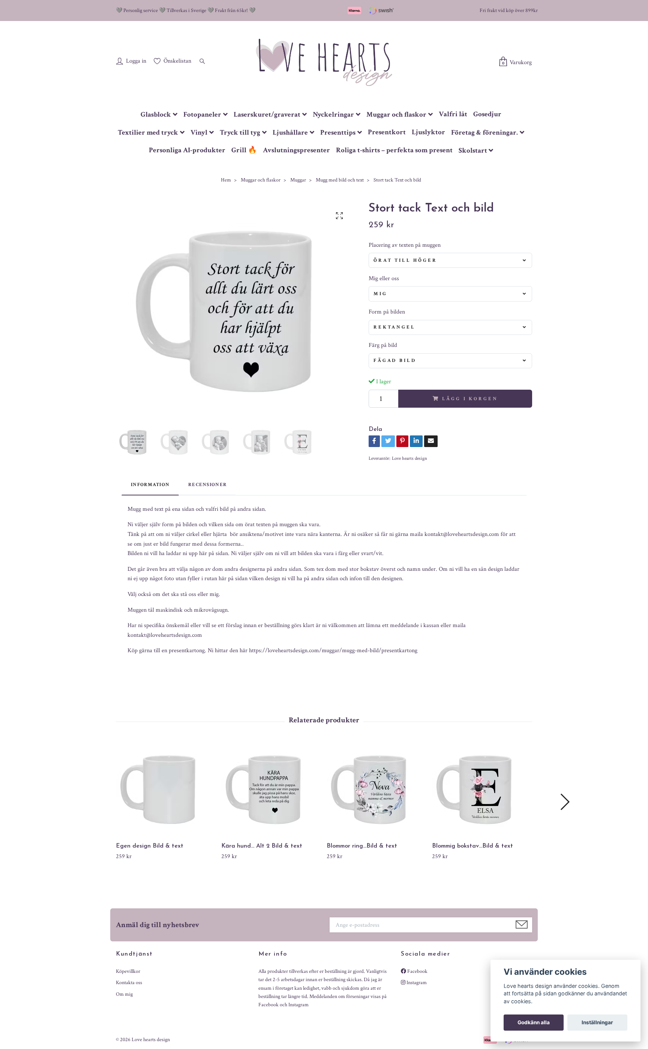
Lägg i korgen (470, 399)
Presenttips (338, 132)
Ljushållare (290, 132)
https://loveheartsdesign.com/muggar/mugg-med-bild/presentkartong (333, 650)
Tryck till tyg (240, 132)
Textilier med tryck (148, 132)
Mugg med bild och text (340, 180)
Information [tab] (150, 485)
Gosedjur (487, 114)
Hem (226, 180)
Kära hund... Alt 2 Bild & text (261, 846)
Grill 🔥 (244, 150)
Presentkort (387, 132)
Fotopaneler (202, 114)
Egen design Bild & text (149, 846)
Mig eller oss (384, 278)
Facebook (417, 971)
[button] (565, 802)
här (244, 650)
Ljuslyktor (428, 132)
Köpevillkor (128, 971)
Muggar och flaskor (396, 114)
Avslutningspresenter (296, 150)
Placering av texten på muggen (405, 245)
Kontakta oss (129, 982)
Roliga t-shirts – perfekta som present (394, 150)
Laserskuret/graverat (267, 114)
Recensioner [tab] (207, 485)
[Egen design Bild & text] (166, 789)
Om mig (124, 994)
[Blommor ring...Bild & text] (376, 789)
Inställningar (597, 1022)
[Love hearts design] (324, 62)
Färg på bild (383, 345)
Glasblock (156, 114)
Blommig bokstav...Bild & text (472, 846)
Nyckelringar (333, 114)
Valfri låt (453, 114)
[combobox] (450, 260)
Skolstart (473, 150)
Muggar (298, 180)
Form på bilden (387, 312)
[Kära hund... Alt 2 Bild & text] (271, 789)
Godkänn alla (534, 1022)
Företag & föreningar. (484, 132)
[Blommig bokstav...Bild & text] (482, 789)
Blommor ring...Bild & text (362, 846)
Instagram (416, 982)
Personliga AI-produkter (187, 150)
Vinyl (198, 132)
